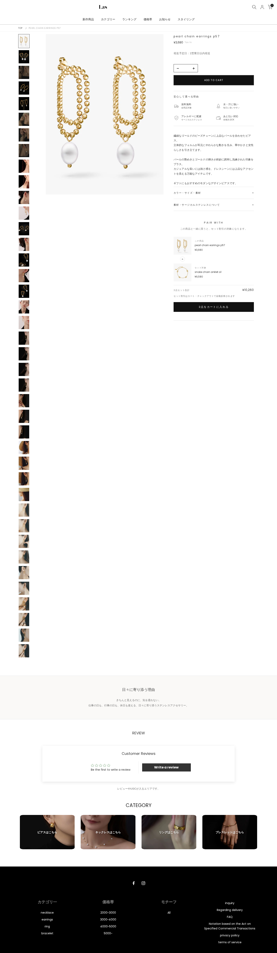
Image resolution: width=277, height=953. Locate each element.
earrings (47, 919)
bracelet (47, 933)
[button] (104, 114)
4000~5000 (108, 926)
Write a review (166, 767)
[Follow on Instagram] (143, 883)
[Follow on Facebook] (133, 883)
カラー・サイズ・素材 (187, 192)
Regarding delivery (230, 910)
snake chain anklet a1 (208, 272)
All (169, 913)
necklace (47, 913)
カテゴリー (108, 19)
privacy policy (229, 935)
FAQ (230, 917)
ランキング (129, 19)
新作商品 (88, 19)
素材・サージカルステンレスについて (197, 204)
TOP (20, 28)
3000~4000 (108, 919)
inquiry (229, 903)
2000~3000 (108, 913)
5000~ (108, 933)
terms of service (230, 942)
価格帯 (148, 19)
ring (47, 926)
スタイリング (186, 19)
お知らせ (165, 19)
